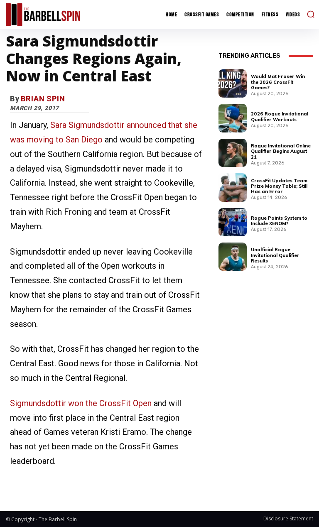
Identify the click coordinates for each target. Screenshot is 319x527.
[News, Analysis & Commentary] (43, 14)
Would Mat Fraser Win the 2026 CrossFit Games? (278, 82)
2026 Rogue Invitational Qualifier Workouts (279, 116)
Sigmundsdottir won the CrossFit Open (81, 403)
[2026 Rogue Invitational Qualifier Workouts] (232, 118)
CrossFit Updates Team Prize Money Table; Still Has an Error (279, 186)
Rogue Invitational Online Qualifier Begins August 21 (281, 151)
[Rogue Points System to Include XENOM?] (232, 222)
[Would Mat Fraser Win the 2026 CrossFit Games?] (232, 83)
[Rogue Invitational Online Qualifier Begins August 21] (232, 153)
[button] (311, 14)
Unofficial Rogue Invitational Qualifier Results (275, 255)
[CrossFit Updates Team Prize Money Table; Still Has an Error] (232, 187)
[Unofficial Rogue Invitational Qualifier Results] (232, 257)
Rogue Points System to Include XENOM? (279, 220)
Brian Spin (43, 98)
